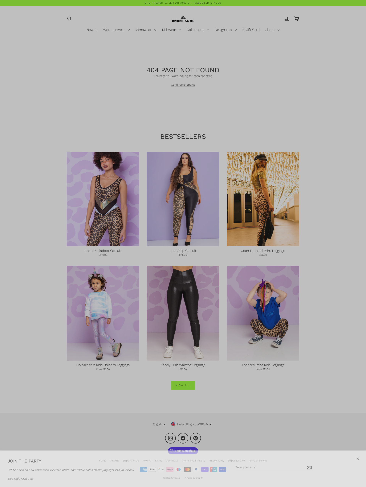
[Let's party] (309, 466)
